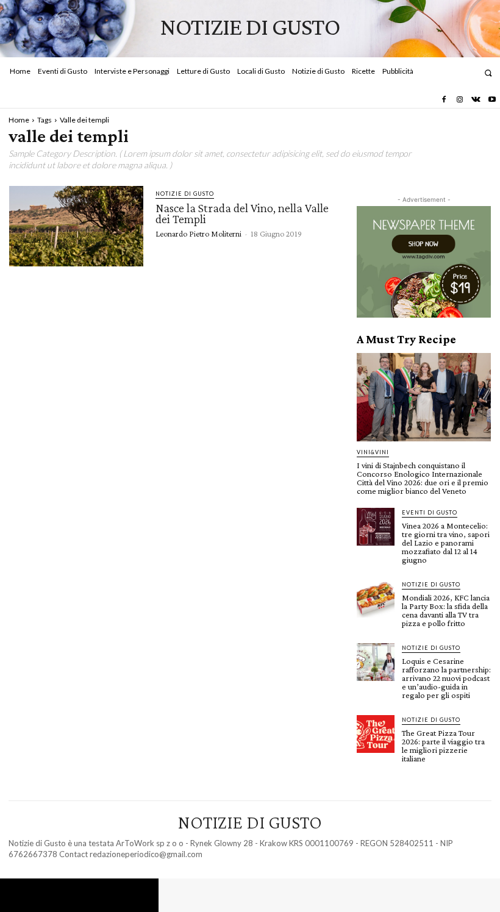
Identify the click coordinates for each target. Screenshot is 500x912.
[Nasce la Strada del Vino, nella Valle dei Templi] (76, 226)
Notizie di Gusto (184, 193)
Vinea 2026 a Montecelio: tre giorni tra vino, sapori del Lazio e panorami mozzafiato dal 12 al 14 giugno (446, 543)
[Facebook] (443, 100)
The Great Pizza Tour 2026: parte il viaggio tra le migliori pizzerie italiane (443, 745)
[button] (488, 73)
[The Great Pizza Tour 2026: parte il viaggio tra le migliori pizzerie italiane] (376, 734)
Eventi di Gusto (429, 512)
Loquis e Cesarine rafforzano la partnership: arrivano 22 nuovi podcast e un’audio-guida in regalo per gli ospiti (446, 678)
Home (19, 119)
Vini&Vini (373, 452)
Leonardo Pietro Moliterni (198, 233)
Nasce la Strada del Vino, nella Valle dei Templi (242, 213)
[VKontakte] (476, 100)
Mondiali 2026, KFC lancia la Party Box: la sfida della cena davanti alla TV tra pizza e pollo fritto (446, 610)
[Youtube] (492, 100)
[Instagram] (460, 100)
